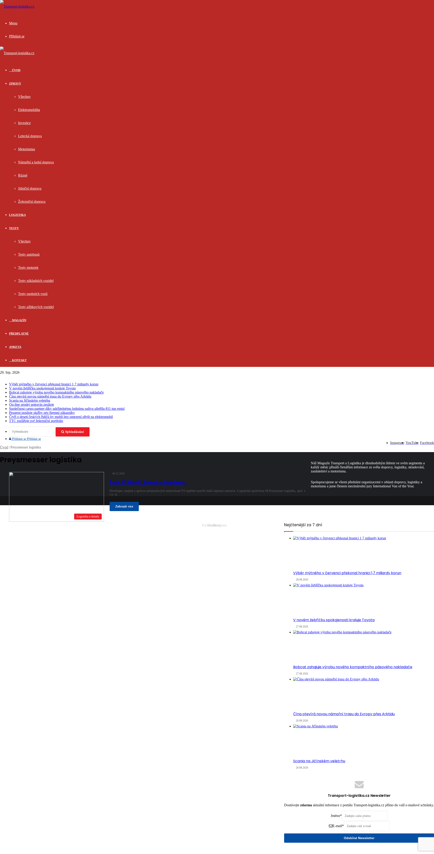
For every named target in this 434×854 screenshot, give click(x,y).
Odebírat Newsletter (359, 838)
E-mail (338, 826)
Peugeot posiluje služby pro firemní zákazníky (42, 413)
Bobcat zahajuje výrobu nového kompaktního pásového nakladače (56, 392)
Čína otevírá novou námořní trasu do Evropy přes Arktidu (50, 396)
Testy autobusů (29, 254)
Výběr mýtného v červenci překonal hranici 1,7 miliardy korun (53, 384)
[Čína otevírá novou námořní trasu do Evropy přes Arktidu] (363, 694)
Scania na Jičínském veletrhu (29, 400)
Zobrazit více (124, 506)
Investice (24, 123)
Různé (22, 175)
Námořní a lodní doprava (36, 162)
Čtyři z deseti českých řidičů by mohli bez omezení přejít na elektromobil (61, 417)
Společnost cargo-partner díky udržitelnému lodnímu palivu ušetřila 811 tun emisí (67, 408)
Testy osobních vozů (32, 294)
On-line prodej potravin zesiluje (31, 404)
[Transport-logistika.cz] (17, 6)
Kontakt (19, 360)
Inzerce (254, 529)
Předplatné (19, 333)
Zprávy (15, 83)
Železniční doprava (31, 201)
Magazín (18, 320)
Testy (14, 228)
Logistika (17, 215)
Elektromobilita (29, 110)
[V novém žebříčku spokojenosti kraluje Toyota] (363, 600)
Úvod (4, 447)
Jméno (336, 816)
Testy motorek (28, 267)
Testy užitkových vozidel (36, 307)
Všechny (24, 97)
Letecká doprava (30, 136)
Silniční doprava (29, 188)
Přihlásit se (26, 439)
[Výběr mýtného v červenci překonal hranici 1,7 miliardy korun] (363, 553)
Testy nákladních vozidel (36, 281)
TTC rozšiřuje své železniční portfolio (36, 421)
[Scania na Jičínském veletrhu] (363, 741)
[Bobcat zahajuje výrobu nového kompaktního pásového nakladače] (363, 647)
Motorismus (26, 149)
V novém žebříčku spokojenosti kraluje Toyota (42, 388)
